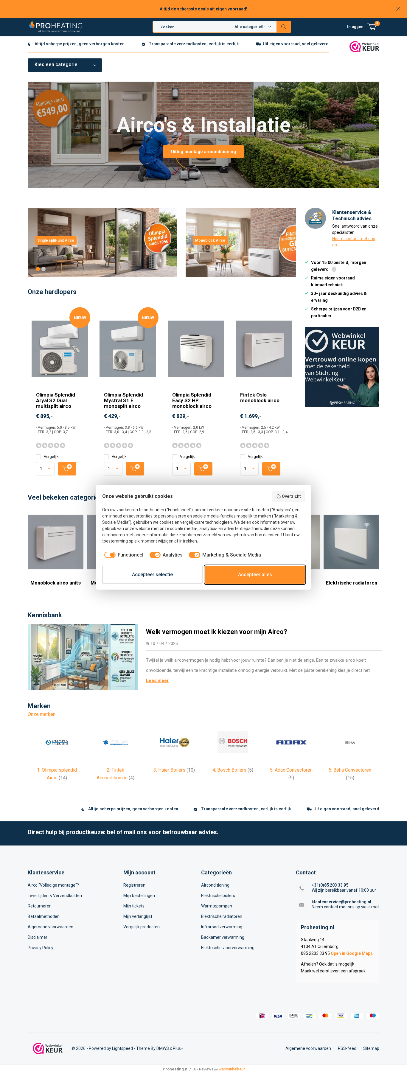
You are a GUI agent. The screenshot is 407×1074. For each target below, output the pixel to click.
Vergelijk (51, 456)
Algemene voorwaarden (50, 926)
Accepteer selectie (152, 574)
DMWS (162, 1048)
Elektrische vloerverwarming (227, 947)
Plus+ (178, 1048)
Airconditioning (215, 885)
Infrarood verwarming (221, 926)
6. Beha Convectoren (350, 774)
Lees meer (157, 680)
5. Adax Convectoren (291, 774)
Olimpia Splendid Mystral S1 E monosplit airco (123, 400)
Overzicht (291, 496)
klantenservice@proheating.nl (341, 901)
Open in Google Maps (352, 953)
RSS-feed (347, 1048)
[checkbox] (122, 555)
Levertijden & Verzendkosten (55, 895)
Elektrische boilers (218, 895)
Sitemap (371, 1048)
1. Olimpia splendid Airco (57, 774)
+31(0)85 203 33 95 (330, 885)
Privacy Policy (40, 947)
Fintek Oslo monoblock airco (259, 397)
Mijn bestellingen (139, 895)
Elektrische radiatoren (351, 583)
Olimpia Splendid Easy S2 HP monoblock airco (192, 400)
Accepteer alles (255, 574)
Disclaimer (37, 937)
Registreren (134, 885)
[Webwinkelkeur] (364, 46)
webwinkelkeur (232, 1069)
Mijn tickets (134, 906)
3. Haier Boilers (174, 770)
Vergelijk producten (141, 926)
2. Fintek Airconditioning (115, 774)
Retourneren (40, 906)
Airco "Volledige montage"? (53, 885)
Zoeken (284, 27)
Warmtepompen (216, 906)
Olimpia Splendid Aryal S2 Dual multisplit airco (55, 400)
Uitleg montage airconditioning (203, 151)
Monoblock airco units (55, 583)
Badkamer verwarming (222, 937)
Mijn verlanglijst (137, 916)
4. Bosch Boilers (232, 770)
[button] (38, 269)
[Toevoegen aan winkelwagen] (67, 468)
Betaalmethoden (44, 916)
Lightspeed (122, 1048)
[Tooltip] (334, 270)
